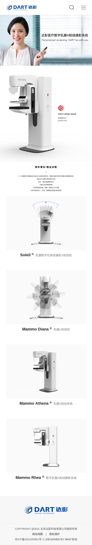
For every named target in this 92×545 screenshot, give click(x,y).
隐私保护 (54, 534)
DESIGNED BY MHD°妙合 (61, 539)
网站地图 (37, 534)
